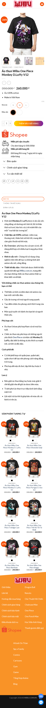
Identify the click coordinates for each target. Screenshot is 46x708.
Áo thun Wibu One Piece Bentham (12, 566)
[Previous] (5, 34)
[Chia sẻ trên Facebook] (8, 181)
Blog (15, 684)
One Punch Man (32, 616)
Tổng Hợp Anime (20, 678)
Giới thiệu (6, 587)
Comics (16, 654)
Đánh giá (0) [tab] (8, 207)
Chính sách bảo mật (10, 616)
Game (16, 672)
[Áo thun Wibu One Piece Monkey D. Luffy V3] (12, 428)
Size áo (4, 105)
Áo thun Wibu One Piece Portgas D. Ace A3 (34, 487)
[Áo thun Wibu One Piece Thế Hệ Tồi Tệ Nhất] (34, 508)
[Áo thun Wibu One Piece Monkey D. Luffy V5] (12, 468)
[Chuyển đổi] (4, 161)
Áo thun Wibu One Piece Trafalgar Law (11, 526)
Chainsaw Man (31, 604)
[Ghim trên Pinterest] (22, 181)
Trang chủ (7, 67)
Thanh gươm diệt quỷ (34, 628)
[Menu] (4, 4)
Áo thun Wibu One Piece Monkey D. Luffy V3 (12, 447)
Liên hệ (5, 593)
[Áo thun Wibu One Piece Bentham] (12, 548)
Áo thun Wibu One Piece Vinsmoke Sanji (34, 446)
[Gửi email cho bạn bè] (18, 181)
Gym (15, 666)
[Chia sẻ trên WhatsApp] (4, 181)
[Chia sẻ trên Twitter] (13, 181)
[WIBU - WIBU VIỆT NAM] (23, 4)
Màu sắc (5, 112)
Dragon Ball (30, 587)
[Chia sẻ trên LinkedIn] (27, 181)
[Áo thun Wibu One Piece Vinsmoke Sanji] (34, 428)
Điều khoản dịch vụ (10, 622)
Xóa (43, 101)
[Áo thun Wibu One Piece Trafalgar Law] (12, 508)
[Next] (40, 34)
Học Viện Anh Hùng (33, 622)
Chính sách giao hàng (11, 604)
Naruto (28, 593)
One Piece (18, 67)
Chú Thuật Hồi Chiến (34, 599)
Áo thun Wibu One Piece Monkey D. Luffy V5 (12, 487)
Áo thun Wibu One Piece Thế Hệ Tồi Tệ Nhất (34, 527)
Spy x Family (18, 649)
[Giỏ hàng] (42, 4)
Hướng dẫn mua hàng (11, 599)
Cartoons (17, 660)
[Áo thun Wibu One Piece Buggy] (34, 548)
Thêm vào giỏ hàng (29, 123)
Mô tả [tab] (6, 199)
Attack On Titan (20, 643)
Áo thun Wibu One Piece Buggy (34, 566)
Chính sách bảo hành (10, 610)
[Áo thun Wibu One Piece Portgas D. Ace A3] (34, 468)
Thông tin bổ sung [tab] (12, 203)
